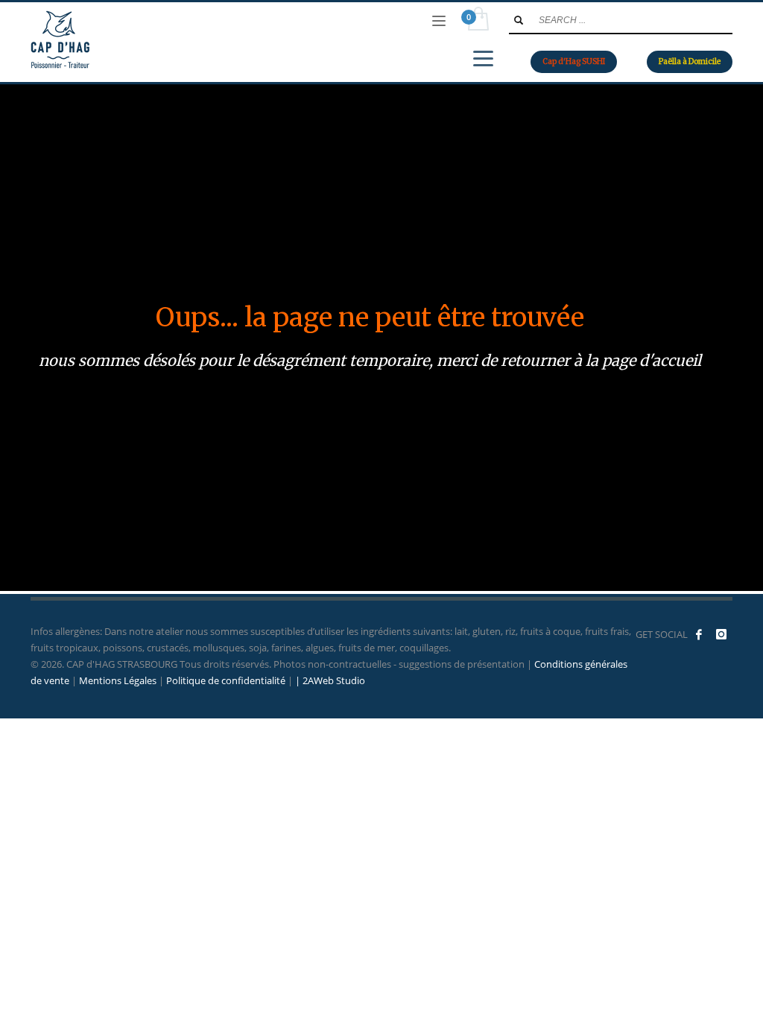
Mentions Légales (117, 680)
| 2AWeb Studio (330, 680)
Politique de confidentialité (225, 680)
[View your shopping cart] (477, 21)
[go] (518, 20)
